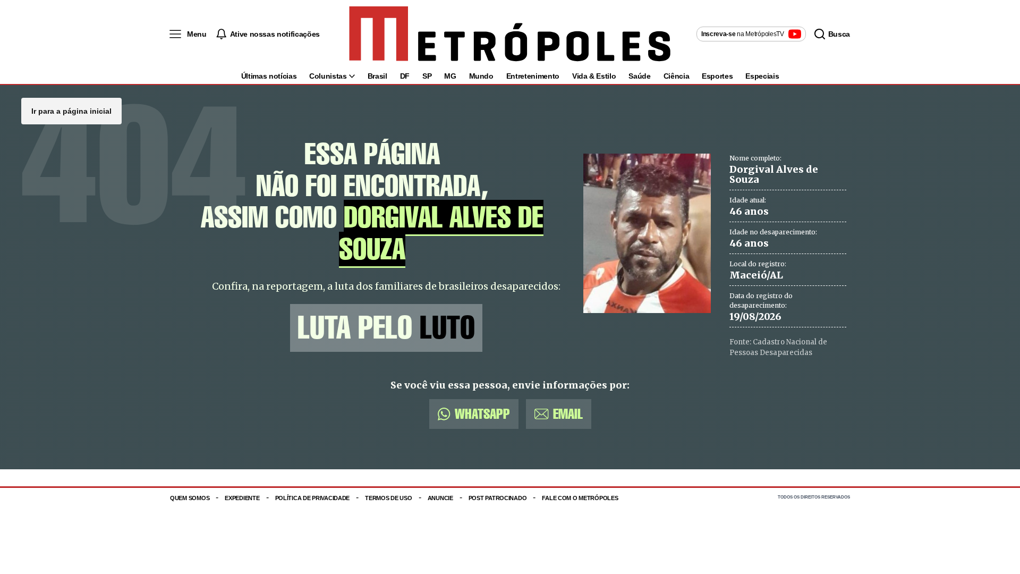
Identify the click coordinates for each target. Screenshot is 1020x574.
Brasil (377, 76)
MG (450, 76)
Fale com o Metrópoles (580, 498)
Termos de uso (388, 498)
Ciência (677, 76)
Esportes (717, 76)
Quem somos (189, 498)
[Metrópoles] (509, 34)
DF (405, 76)
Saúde (639, 76)
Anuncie (440, 498)
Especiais (762, 76)
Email (568, 414)
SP (426, 76)
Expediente (242, 498)
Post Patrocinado (498, 498)
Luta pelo (386, 327)
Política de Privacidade (312, 498)
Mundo (481, 76)
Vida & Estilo (594, 76)
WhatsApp (482, 414)
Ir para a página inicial (71, 111)
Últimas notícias (268, 76)
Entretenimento (532, 76)
